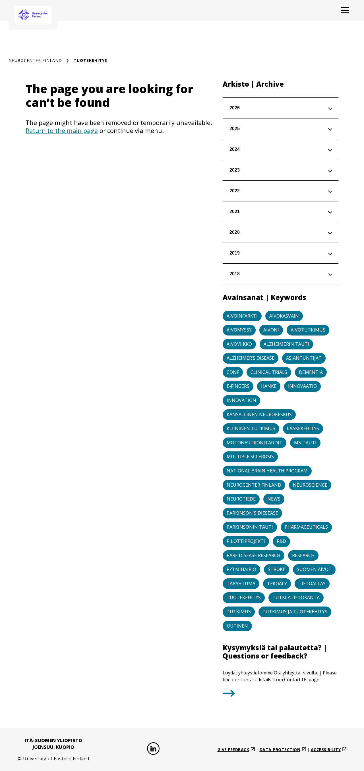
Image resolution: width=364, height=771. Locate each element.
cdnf (233, 372)
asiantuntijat (304, 358)
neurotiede (241, 499)
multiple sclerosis (250, 456)
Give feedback (233, 749)
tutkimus (239, 612)
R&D (281, 541)
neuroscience (310, 485)
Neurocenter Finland (35, 60)
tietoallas (312, 583)
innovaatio (302, 386)
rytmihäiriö (241, 569)
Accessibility (326, 749)
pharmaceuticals (306, 527)
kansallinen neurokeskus (259, 414)
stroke (276, 569)
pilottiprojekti (246, 541)
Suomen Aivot (314, 569)
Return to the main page (62, 130)
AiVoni (271, 330)
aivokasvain (284, 316)
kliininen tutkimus (251, 428)
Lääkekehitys (303, 428)
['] (229, 694)
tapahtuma (241, 583)
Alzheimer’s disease (250, 358)
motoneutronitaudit (254, 442)
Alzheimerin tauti (286, 344)
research (303, 555)
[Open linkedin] (153, 749)
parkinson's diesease (252, 513)
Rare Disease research (253, 555)
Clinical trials (269, 372)
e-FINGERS (238, 386)
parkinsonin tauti (250, 527)
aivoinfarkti (242, 316)
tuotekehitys (244, 597)
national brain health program (267, 471)
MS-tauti (305, 442)
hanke (268, 386)
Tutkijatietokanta (296, 597)
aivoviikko (239, 344)
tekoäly (277, 583)
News (273, 499)
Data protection (280, 749)
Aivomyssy (239, 330)
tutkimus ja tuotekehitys (294, 612)
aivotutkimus (308, 330)
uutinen (237, 626)
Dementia (311, 372)
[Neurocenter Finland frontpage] (33, 15)
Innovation (241, 400)
